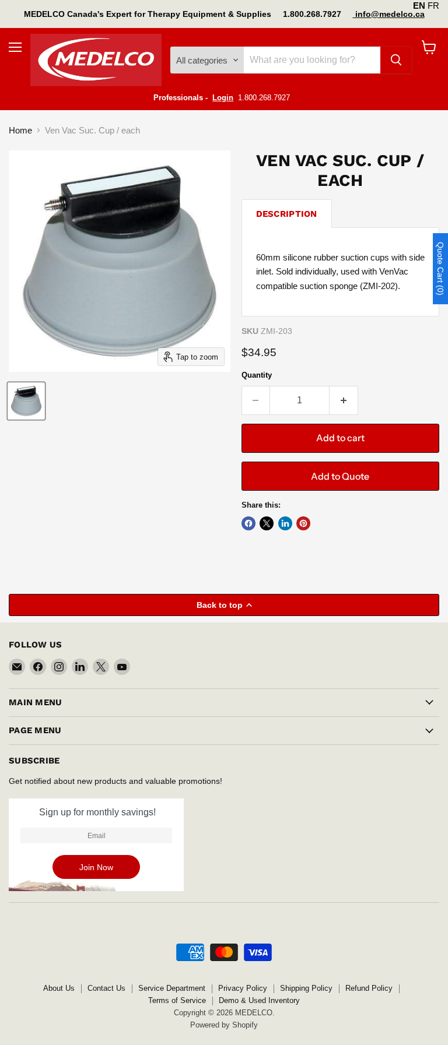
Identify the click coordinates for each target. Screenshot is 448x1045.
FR (433, 5)
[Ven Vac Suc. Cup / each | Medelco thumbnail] (26, 401)
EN (419, 5)
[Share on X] (267, 523)
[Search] (396, 60)
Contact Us (106, 988)
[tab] (287, 213)
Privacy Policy (242, 988)
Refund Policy (369, 988)
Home (20, 130)
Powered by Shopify (224, 1025)
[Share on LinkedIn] (285, 523)
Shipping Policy (306, 988)
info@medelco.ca (389, 14)
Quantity (257, 375)
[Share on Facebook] (249, 523)
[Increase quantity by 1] (344, 400)
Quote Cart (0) (440, 268)
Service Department (171, 988)
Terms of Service (177, 1000)
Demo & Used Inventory (259, 1000)
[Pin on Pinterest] (303, 523)
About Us (59, 988)
